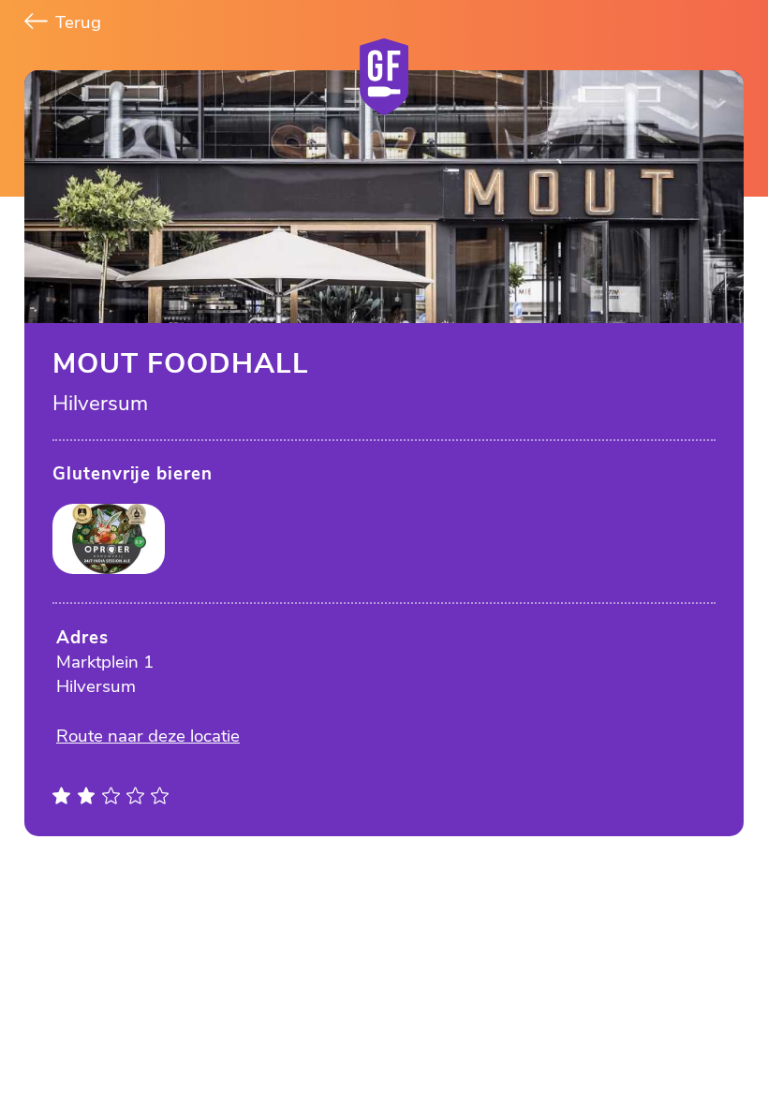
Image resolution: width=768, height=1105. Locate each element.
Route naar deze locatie (148, 736)
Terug (76, 22)
